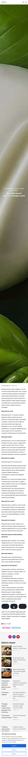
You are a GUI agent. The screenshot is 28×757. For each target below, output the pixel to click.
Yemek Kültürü (7, 188)
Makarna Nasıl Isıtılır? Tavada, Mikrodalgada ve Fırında (19, 671)
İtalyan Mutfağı (6, 627)
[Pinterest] (18, 636)
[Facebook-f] (14, 636)
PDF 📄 (14, 606)
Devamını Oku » (16, 650)
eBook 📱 (22, 606)
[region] (14, 744)
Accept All (14, 745)
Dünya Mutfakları (16, 188)
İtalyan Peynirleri (16, 627)
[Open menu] (26, 2)
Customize (14, 749)
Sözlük (22, 188)
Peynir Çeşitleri (14, 190)
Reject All (14, 754)
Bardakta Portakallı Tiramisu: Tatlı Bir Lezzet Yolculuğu (18, 706)
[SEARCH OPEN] (23, 2)
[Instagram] (10, 636)
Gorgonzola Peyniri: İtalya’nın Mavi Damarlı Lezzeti (19, 660)
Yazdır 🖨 (5, 606)
